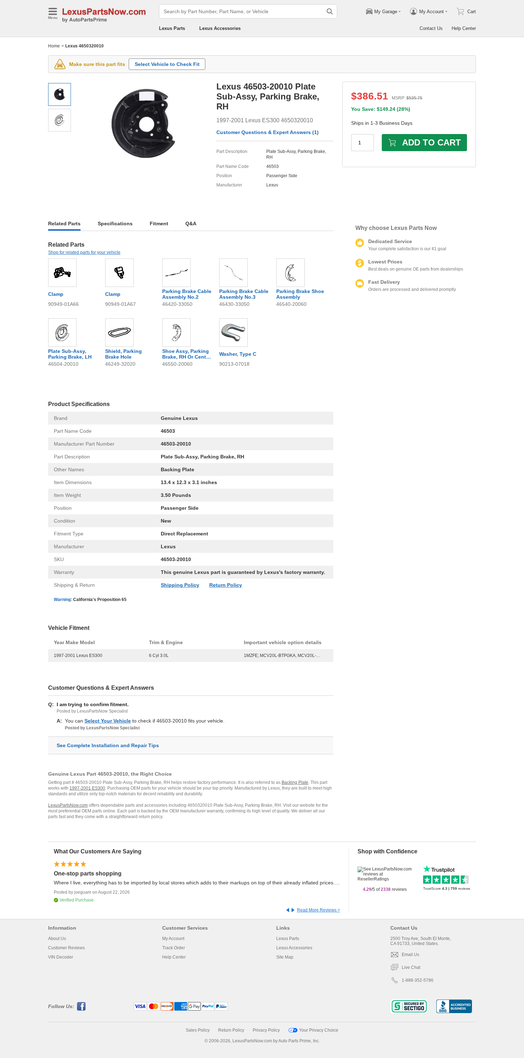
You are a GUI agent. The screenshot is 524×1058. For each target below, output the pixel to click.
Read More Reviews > (318, 910)
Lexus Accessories (220, 28)
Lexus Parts (172, 28)
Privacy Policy (266, 1030)
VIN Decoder (60, 957)
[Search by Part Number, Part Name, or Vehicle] (329, 11)
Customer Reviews (66, 947)
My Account (173, 938)
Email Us (410, 954)
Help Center (464, 28)
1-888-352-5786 (417, 980)
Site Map (284, 957)
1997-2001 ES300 (87, 788)
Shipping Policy (180, 585)
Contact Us (431, 28)
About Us (57, 938)
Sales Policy (198, 1030)
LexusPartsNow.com (68, 805)
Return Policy (225, 585)
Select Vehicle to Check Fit (167, 64)
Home (54, 45)
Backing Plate (295, 782)
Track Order (173, 947)
